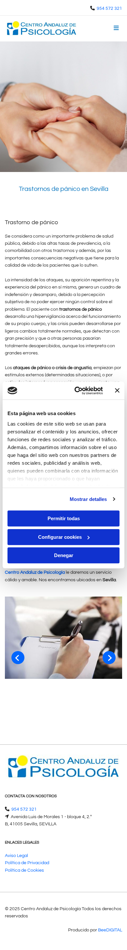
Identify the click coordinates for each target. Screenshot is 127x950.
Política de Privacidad (27, 863)
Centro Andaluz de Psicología (35, 572)
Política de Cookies (24, 870)
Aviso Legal (16, 855)
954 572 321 (109, 8)
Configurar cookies (60, 537)
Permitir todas (64, 518)
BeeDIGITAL (110, 930)
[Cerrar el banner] (117, 390)
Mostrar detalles (88, 499)
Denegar (63, 555)
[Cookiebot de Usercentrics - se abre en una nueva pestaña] (77, 390)
